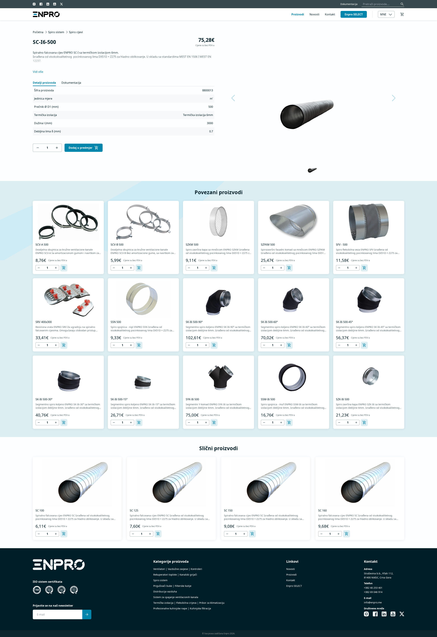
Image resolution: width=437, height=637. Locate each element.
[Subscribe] (86, 614)
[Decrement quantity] (37, 147)
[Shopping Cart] (402, 14)
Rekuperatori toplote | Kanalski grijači (175, 574)
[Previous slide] (235, 98)
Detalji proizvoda (44, 83)
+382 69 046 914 (373, 592)
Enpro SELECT (354, 14)
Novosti (314, 14)
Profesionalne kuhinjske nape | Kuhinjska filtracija (182, 608)
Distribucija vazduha (165, 591)
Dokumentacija (348, 4)
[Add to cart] (63, 267)
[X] (61, 4)
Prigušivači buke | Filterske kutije (172, 585)
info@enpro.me (373, 602)
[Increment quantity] (57, 147)
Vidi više (38, 72)
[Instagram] (34, 4)
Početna (38, 32)
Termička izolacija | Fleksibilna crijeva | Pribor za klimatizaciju (188, 602)
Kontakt (330, 14)
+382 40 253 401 (373, 587)
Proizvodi (297, 14)
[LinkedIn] (47, 4)
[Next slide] (391, 98)
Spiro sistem (56, 32)
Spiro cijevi (76, 32)
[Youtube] (54, 4)
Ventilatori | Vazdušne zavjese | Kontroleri (177, 569)
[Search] (402, 4)
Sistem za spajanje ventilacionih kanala (175, 597)
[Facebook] (41, 4)
